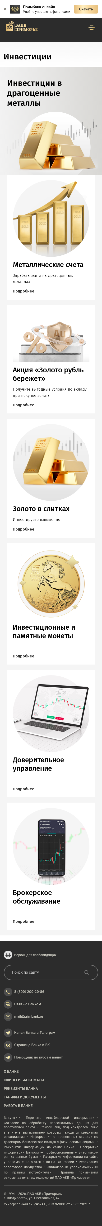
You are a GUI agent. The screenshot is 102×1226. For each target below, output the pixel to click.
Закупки (10, 1118)
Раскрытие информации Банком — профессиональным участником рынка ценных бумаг (51, 1152)
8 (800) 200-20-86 (29, 992)
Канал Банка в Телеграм (34, 1032)
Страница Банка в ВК (32, 1045)
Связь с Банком (27, 1004)
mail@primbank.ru (28, 1016)
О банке (11, 1071)
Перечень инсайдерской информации (60, 1118)
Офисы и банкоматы (24, 1080)
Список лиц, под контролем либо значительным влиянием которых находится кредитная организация (51, 1132)
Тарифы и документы (25, 1097)
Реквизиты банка (21, 1089)
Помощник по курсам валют (38, 1057)
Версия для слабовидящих (35, 955)
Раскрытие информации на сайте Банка (39, 1147)
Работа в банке (18, 1106)
